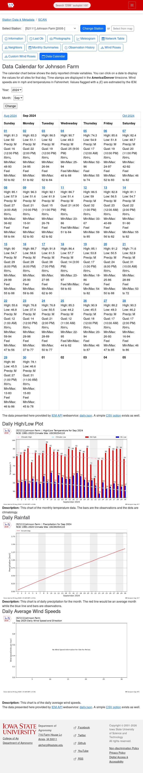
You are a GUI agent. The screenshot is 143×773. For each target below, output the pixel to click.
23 (24, 301)
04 (62, 131)
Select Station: (11, 28)
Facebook (83, 727)
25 (62, 301)
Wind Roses (112, 47)
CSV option (113, 415)
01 (5, 131)
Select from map (122, 28)
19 (85, 244)
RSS (80, 758)
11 (62, 187)
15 (5, 244)
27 (105, 301)
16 (24, 244)
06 (105, 131)
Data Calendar (55, 56)
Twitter (81, 735)
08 (5, 187)
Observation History (81, 47)
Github (81, 743)
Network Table (114, 38)
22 (5, 301)
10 (43, 187)
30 (24, 357)
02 (24, 131)
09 (24, 187)
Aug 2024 (10, 115)
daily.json (86, 415)
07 (124, 131)
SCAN (42, 19)
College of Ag (11, 738)
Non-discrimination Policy (124, 748)
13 (105, 187)
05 (85, 131)
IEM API (57, 415)
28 (124, 301)
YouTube (82, 751)
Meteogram (87, 38)
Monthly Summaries (45, 47)
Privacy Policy (117, 752)
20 (105, 244)
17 (43, 244)
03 (43, 131)
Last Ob (38, 38)
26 (85, 301)
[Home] (11, 5)
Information (15, 38)
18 (62, 244)
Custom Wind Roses (22, 56)
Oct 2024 (128, 115)
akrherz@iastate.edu (50, 745)
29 (5, 357)
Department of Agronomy (18, 743)
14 (124, 187)
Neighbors (15, 47)
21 (124, 244)
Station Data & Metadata (18, 19)
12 (85, 187)
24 (43, 301)
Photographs (61, 38)
